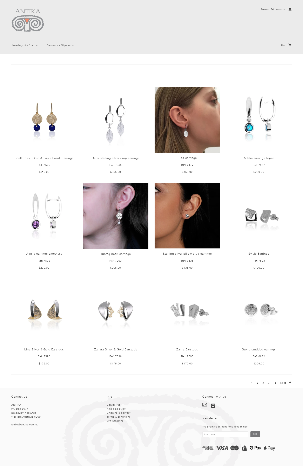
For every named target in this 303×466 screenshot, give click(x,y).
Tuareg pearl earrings (116, 254)
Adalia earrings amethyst (44, 253)
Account (281, 9)
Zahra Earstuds (187, 349)
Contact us (113, 405)
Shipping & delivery (119, 413)
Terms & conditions (119, 417)
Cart (284, 45)
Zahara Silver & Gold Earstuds (115, 349)
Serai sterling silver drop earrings (116, 158)
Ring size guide (116, 409)
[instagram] (213, 405)
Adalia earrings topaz (259, 158)
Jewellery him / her (23, 45)
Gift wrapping (115, 421)
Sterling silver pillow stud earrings (187, 253)
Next (283, 383)
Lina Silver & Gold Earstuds (44, 349)
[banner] (31, 20)
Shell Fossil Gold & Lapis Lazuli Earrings (44, 158)
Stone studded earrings (259, 349)
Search (265, 9)
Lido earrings (187, 158)
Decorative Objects (59, 45)
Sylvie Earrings (258, 253)
